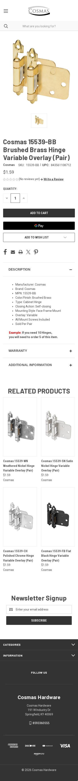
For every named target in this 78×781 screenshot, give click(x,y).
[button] (52, 179)
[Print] (21, 252)
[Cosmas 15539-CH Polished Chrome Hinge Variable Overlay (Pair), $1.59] (20, 517)
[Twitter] (28, 252)
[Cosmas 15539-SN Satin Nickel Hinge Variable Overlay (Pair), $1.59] (58, 427)
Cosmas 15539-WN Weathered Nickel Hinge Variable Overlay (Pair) (19, 465)
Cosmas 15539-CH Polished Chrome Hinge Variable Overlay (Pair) (18, 555)
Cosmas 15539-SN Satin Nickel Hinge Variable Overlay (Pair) (57, 465)
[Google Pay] (39, 226)
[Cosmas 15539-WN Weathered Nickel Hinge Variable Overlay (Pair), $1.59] (20, 427)
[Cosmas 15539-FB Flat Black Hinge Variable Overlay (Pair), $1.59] (58, 517)
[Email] (13, 252)
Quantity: (10, 189)
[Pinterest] (36, 252)
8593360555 (41, 723)
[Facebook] (5, 252)
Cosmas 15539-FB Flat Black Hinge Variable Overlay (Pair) (56, 555)
